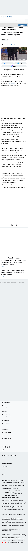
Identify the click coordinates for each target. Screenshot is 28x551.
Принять (22, 25)
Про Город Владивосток (7, 435)
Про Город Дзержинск (6, 402)
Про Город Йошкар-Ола (7, 416)
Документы (3, 21)
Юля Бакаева (15, 45)
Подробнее (4, 527)
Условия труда (5, 466)
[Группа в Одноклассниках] (5, 446)
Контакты (4, 460)
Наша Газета (4, 411)
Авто (3, 469)
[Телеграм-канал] (20, 63)
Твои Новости (5, 429)
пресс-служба (12, 83)
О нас (3, 458)
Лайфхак (17, 21)
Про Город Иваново (6, 414)
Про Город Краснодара (6, 438)
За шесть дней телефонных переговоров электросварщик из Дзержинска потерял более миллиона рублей (12, 273)
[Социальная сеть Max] (14, 66)
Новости (3, 471)
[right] (26, 21)
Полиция (5, 39)
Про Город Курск (5, 420)
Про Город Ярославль (6, 432)
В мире (22, 21)
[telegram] (16, 225)
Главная (3, 474)
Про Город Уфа (5, 425)
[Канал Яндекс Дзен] (9, 446)
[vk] (12, 225)
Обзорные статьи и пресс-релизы (9, 455)
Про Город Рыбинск (6, 423)
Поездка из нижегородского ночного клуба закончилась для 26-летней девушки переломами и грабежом (13, 263)
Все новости (10, 21)
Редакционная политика (7, 463)
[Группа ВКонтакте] (7, 63)
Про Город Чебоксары (6, 405)
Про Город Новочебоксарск (7, 407)
